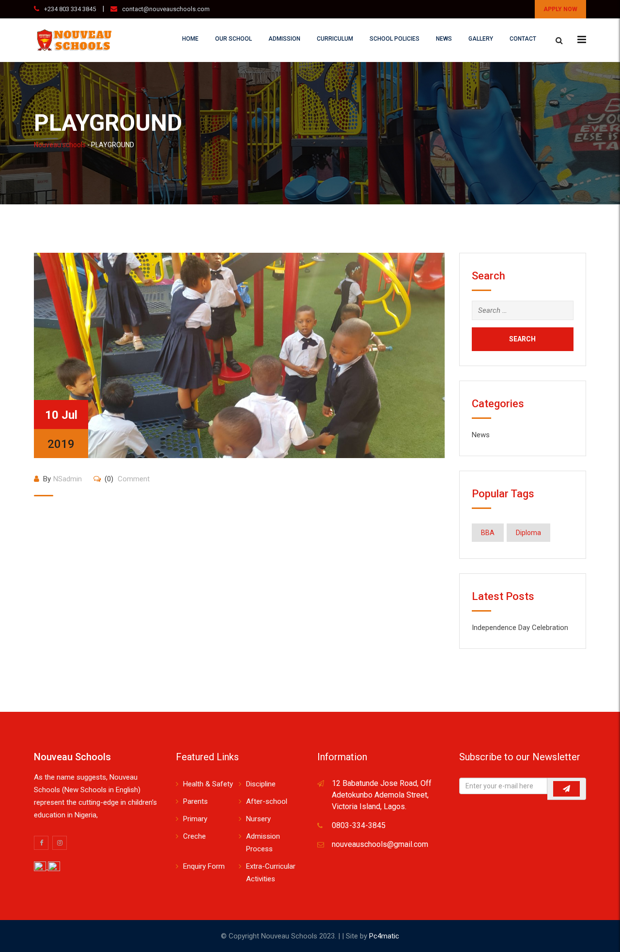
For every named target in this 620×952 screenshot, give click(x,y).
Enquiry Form (204, 866)
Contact (523, 38)
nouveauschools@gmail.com (380, 844)
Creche (194, 836)
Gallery (480, 38)
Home (190, 38)
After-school (266, 801)
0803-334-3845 (359, 825)
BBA (488, 533)
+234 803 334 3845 (70, 9)
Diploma (528, 533)
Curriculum (335, 38)
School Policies (394, 38)
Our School (233, 38)
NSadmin (67, 479)
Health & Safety (208, 784)
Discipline (261, 784)
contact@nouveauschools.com (166, 9)
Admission (284, 38)
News (444, 38)
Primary (195, 818)
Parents (195, 801)
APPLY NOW (560, 9)
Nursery (258, 818)
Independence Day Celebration (520, 627)
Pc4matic (384, 936)
